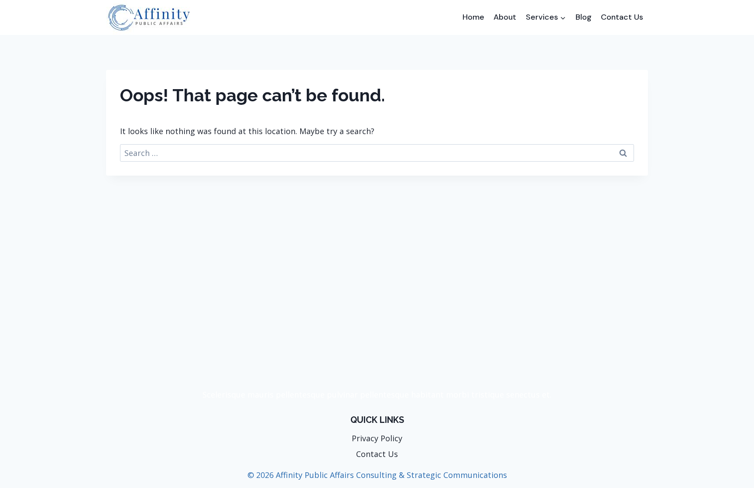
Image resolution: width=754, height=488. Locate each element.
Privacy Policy (377, 438)
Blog (584, 17)
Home (473, 17)
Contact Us (622, 17)
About (505, 17)
